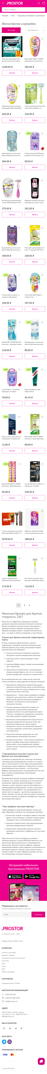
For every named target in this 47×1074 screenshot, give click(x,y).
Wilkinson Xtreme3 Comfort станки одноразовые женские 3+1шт (34, 532)
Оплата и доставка (9, 952)
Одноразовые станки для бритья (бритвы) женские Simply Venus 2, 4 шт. (34, 343)
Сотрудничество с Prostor (11, 983)
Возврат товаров (8, 955)
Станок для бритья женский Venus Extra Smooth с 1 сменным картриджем (35, 107)
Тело (13, 16)
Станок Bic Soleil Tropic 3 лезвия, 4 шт (33, 296)
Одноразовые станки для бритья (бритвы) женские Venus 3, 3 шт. (11, 249)
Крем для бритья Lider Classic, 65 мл (32, 390)
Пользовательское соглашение (13, 958)
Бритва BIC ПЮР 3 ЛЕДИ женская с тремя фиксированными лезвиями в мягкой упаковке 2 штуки (35, 438)
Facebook (4, 1028)
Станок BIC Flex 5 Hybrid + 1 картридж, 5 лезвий (34, 485)
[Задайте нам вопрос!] (41, 1062)
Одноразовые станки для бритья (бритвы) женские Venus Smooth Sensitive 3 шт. (12, 154)
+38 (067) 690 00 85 (12, 998)
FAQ (3, 969)
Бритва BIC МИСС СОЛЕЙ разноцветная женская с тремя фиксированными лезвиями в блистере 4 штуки (34, 60)
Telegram (15, 1028)
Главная (5, 16)
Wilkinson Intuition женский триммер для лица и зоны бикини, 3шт (34, 202)
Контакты (5, 961)
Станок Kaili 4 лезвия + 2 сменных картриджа (10, 296)
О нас (4, 966)
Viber (21, 1028)
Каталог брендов (8, 972)
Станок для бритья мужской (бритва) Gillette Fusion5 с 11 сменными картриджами (12, 532)
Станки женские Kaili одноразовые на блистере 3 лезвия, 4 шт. (35, 154)
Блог (3, 963)
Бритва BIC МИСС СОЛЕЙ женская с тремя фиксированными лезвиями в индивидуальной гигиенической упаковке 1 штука (12, 485)
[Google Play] (32, 876)
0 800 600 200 (10, 994)
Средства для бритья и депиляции (31, 16)
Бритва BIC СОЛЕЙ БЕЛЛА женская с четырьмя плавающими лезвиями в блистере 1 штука (12, 343)
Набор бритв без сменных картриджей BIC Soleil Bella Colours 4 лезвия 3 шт (11, 107)
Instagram (10, 1028)
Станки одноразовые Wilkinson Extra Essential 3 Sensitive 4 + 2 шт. (11, 579)
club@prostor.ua (11, 1001)
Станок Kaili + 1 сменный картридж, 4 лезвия (11, 390)
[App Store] (15, 876)
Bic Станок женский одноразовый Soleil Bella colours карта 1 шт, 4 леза (34, 579)
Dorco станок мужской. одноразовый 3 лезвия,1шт (11, 438)
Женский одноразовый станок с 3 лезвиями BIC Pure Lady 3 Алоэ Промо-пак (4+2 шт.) (35, 249)
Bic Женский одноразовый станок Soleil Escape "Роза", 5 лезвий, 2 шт (11, 202)
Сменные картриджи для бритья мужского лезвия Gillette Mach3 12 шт (11, 60)
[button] (19, 39)
